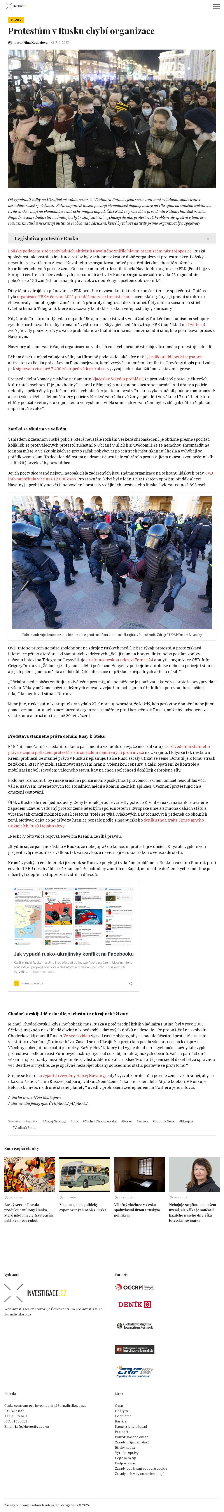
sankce (143, 1121)
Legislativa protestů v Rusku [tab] (46, 238)
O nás (119, 1405)
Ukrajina (187, 1121)
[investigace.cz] (16, 6)
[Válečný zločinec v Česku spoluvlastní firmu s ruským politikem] (139, 1174)
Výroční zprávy (127, 1453)
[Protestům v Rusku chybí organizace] (112, 118)
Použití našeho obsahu (133, 1437)
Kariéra (121, 1421)
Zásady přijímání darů (132, 1442)
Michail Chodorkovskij (101, 1121)
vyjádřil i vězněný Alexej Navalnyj (74, 1075)
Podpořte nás (125, 1463)
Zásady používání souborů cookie (141, 1468)
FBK (75, 1121)
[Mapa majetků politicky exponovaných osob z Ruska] (84, 1174)
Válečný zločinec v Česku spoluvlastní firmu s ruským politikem (137, 1209)
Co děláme (123, 1416)
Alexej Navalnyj (55, 1121)
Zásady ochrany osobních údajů (139, 1474)
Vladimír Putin (24, 1127)
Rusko (127, 1121)
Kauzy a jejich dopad (131, 1426)
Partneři (121, 1432)
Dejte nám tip (125, 1458)
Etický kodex (125, 1447)
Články (16, 20)
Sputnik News (164, 1121)
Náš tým (121, 1411)
